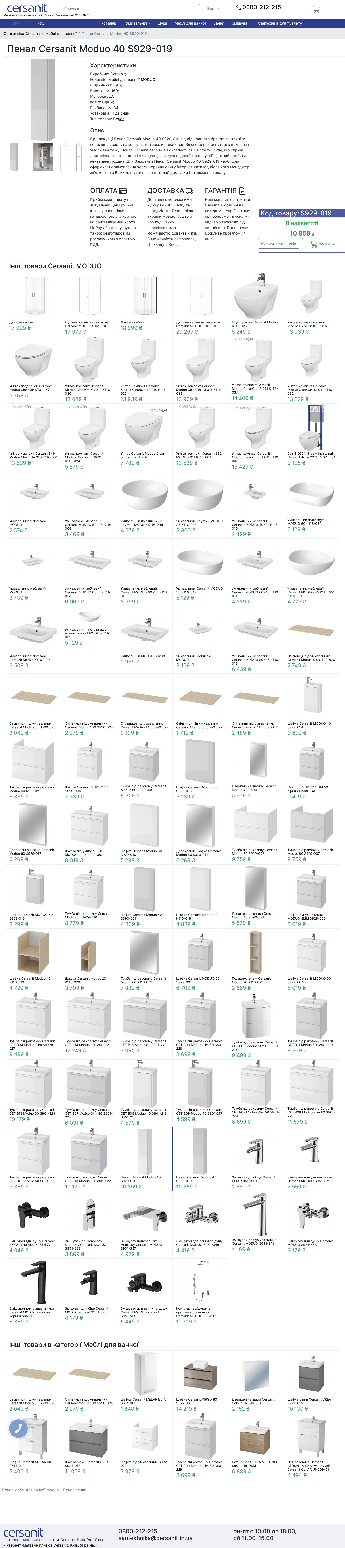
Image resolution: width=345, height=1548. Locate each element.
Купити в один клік (278, 243)
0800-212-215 (261, 7)
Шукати (213, 8)
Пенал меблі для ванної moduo (30, 1490)
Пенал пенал (74, 1490)
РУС (41, 23)
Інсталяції (109, 23)
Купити (326, 243)
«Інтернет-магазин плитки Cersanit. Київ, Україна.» (50, 1545)
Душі (162, 23)
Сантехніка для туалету (280, 23)
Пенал (118, 118)
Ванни (218, 23)
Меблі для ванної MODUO (131, 79)
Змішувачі (241, 23)
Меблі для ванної (190, 23)
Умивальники (138, 23)
